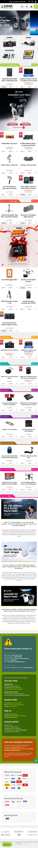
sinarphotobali (13, 706)
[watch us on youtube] (35, 1)
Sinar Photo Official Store (17, 704)
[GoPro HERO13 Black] (19, 245)
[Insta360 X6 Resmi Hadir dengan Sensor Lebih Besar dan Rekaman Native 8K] (19, 596)
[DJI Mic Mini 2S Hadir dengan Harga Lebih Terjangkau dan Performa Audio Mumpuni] (19, 552)
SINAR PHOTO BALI (20, 715)
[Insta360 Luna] (19, 109)
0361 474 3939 (18, 689)
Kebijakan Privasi (24, 844)
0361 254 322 (10, 689)
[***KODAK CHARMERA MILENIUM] (19, 22)
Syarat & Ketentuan (14, 844)
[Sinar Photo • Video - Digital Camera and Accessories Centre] (8, 6)
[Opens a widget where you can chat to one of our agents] (7, 844)
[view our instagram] (32, 1)
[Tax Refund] (28, 54)
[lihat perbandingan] (22, 7)
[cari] (27, 7)
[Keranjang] (31, 7)
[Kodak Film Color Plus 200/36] (28, 41)
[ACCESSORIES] (9, 54)
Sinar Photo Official (16, 703)
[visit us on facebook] (29, 1)
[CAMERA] (9, 41)
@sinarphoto (14, 714)
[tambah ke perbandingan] (17, 86)
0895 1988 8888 (13, 717)
